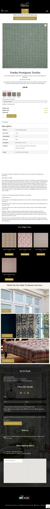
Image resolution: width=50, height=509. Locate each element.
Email (5, 401)
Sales (6, 409)
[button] (47, 11)
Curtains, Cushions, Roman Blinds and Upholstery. (25, 145)
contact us (32, 207)
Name (5, 396)
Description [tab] (5, 122)
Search (6, 11)
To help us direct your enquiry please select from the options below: (19, 407)
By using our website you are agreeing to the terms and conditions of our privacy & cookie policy (24, 418)
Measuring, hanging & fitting (16, 409)
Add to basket (11, 116)
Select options (9, 254)
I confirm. (7, 420)
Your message (7, 410)
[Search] (2, 11)
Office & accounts (29, 409)
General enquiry (40, 409)
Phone (26, 401)
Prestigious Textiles (14, 75)
